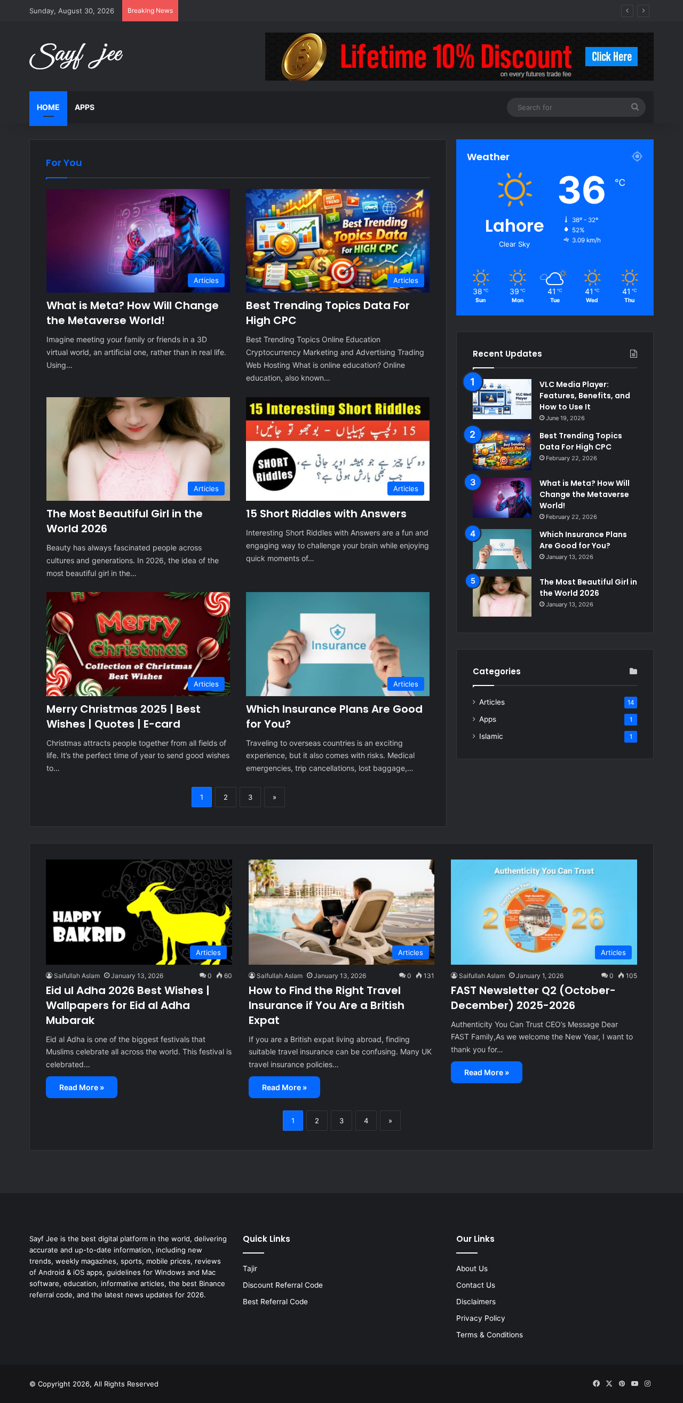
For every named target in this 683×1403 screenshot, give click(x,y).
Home (48, 107)
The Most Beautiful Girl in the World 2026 (588, 587)
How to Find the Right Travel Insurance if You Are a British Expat (326, 1005)
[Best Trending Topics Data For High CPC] (502, 450)
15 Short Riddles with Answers (326, 513)
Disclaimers (476, 1301)
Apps (84, 107)
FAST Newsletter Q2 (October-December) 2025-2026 (533, 998)
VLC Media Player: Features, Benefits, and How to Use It (584, 395)
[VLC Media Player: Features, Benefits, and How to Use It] (502, 399)
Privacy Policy (480, 1318)
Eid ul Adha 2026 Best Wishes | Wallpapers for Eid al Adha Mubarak (128, 1005)
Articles (492, 702)
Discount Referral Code (283, 1285)
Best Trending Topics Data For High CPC (250, 10)
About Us (472, 1268)
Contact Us (475, 1285)
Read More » (81, 1087)
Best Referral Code (275, 1301)
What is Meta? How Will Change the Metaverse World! (132, 313)
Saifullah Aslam (77, 976)
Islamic (491, 736)
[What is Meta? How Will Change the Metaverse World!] (502, 498)
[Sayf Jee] (76, 56)
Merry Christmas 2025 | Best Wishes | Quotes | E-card (123, 716)
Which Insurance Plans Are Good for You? (583, 540)
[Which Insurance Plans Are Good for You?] (502, 549)
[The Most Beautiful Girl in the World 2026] (502, 597)
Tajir (250, 1268)
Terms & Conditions (489, 1334)
